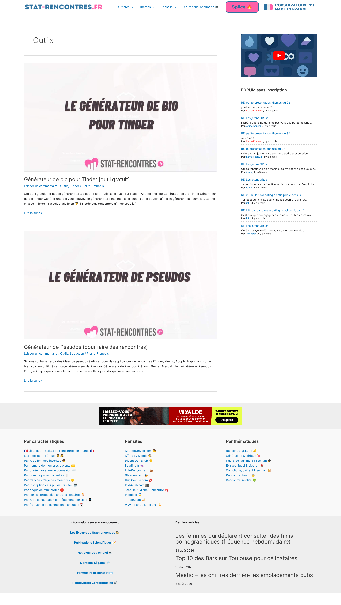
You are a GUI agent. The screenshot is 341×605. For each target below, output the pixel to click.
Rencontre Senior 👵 (240, 475)
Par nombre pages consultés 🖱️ (46, 475)
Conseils (166, 7)
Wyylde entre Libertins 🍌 (143, 505)
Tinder (74, 186)
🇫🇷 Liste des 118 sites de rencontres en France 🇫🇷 (59, 451)
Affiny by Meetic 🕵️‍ (138, 456)
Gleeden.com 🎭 (136, 475)
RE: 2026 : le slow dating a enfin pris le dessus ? (272, 195)
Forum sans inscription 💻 (200, 7)
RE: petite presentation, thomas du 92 (265, 102)
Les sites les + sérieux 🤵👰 (44, 456)
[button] (131, 7)
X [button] (337, 598)
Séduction (77, 353)
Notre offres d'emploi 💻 (95, 552)
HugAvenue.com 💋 (138, 480)
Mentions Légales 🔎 (95, 563)
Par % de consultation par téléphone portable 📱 (58, 500)
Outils (64, 186)
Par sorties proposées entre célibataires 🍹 (54, 495)
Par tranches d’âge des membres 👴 (49, 480)
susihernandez (253, 125)
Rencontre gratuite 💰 (241, 451)
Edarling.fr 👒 (134, 465)
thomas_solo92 (253, 156)
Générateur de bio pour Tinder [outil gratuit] (77, 179)
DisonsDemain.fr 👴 (139, 460)
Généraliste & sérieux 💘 (243, 456)
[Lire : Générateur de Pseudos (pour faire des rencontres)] (120, 285)
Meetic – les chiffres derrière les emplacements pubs (244, 575)
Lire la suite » (33, 213)
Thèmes (145, 7)
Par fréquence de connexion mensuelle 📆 (54, 505)
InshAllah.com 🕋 (137, 485)
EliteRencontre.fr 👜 (139, 470)
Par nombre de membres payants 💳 (49, 465)
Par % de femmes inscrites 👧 (45, 460)
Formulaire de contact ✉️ (95, 573)
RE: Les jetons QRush (254, 118)
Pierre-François (254, 110)
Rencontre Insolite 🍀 (241, 480)
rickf (247, 202)
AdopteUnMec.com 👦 (140, 451)
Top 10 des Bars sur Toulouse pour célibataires (236, 558)
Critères (124, 7)
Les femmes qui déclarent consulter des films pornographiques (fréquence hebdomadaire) (234, 538)
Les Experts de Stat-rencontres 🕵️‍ (95, 532)
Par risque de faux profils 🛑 (44, 490)
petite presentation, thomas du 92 (263, 148)
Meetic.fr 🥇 (133, 495)
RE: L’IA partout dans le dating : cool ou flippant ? (272, 210)
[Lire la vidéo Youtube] (279, 55)
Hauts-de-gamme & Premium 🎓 (248, 460)
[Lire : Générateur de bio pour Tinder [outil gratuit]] (120, 117)
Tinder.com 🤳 (135, 500)
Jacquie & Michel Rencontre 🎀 (147, 490)
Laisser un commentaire (41, 186)
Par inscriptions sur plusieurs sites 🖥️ (50, 485)
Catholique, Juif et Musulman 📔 (248, 470)
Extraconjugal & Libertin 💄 (245, 465)
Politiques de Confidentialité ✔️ (94, 583)
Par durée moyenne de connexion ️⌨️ (50, 470)
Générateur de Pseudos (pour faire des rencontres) (86, 347)
